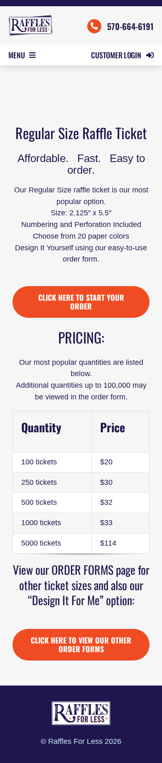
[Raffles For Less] (30, 18)
